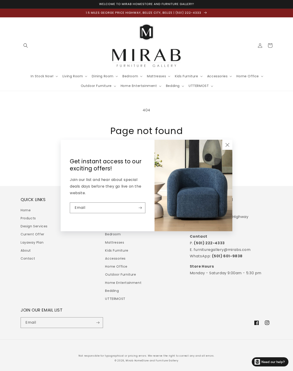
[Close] (227, 145)
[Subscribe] (140, 207)
